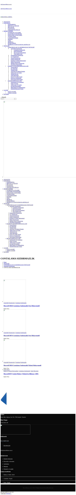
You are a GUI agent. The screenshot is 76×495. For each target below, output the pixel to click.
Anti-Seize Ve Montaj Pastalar (18, 71)
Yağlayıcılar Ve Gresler (16, 72)
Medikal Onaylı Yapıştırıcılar (17, 63)
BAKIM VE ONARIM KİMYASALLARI (18, 66)
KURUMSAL (7, 23)
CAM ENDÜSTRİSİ (13, 37)
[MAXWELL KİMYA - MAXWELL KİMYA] (6, 17)
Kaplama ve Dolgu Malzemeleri (18, 60)
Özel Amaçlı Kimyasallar (17, 79)
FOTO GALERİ (12, 91)
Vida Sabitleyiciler (18, 54)
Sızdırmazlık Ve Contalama (17, 82)
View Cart (3, 493)
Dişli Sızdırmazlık (18, 51)
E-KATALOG (11, 28)
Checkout (8, 493)
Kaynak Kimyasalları (16, 86)
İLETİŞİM (6, 94)
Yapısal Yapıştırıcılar (15, 58)
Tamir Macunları (15, 75)
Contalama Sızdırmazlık (19, 50)
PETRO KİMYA (12, 43)
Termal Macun (14, 67)
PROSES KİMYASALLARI (15, 80)
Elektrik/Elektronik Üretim (17, 88)
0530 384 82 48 (7, 445)
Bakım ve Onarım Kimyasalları (11, 371)
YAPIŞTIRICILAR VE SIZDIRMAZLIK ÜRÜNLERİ (21, 47)
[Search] (15, 99)
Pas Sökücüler (14, 68)
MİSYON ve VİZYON (13, 25)
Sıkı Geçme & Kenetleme (20, 52)
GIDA (9, 40)
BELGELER (11, 27)
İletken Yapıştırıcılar (15, 62)
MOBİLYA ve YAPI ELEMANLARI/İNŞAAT (19, 44)
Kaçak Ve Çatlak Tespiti (16, 76)
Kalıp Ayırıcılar (14, 83)
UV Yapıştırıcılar (15, 56)
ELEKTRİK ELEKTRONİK (15, 33)
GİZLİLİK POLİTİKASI (14, 29)
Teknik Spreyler (14, 74)
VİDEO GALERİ (12, 93)
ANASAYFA (7, 21)
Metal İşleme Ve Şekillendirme (18, 87)
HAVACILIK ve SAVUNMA (15, 35)
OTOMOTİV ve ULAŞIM (14, 32)
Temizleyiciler (14, 70)
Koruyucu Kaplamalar (16, 78)
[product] (39, 291)
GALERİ (6, 90)
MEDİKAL (10, 42)
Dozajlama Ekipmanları (16, 64)
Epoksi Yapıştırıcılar (15, 59)
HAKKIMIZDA (12, 24)
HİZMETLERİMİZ (8, 31)
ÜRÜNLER (6, 46)
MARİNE (10, 39)
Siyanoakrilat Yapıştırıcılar (17, 55)
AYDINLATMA (12, 36)
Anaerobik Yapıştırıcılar (16, 48)
